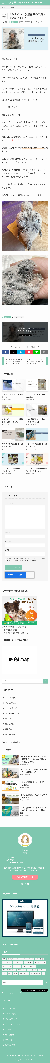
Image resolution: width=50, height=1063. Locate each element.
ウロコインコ (7, 962)
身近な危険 (9, 724)
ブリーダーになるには (14, 713)
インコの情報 (10, 698)
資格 (15, 973)
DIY (4, 959)
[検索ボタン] (47, 2)
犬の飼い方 (9, 719)
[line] (28, 884)
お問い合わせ (38, 1055)
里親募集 (14, 22)
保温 (4, 973)
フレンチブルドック (28, 966)
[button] (5, 352)
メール (8, 541)
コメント (9, 503)
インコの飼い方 (11, 708)
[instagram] (25, 884)
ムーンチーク (32, 970)
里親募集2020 (35, 973)
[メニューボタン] (3, 2)
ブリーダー (21, 970)
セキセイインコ (40, 962)
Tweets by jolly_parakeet (11, 993)
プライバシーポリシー (25, 1055)
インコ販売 (39, 959)
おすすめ (11, 959)
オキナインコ (19, 317)
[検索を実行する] (45, 681)
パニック (17, 966)
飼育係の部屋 (10, 734)
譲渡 (9, 973)
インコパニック (28, 959)
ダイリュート (7, 966)
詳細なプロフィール (25, 877)
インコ (18, 959)
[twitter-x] (22, 884)
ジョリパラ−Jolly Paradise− (25, 2)
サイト (7, 550)
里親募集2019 (24, 973)
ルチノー (42, 970)
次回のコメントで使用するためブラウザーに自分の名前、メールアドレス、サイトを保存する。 (26, 559)
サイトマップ (11, 1055)
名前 (7, 533)
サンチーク (28, 962)
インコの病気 (10, 703)
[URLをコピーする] (44, 352)
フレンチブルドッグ (9, 970)
